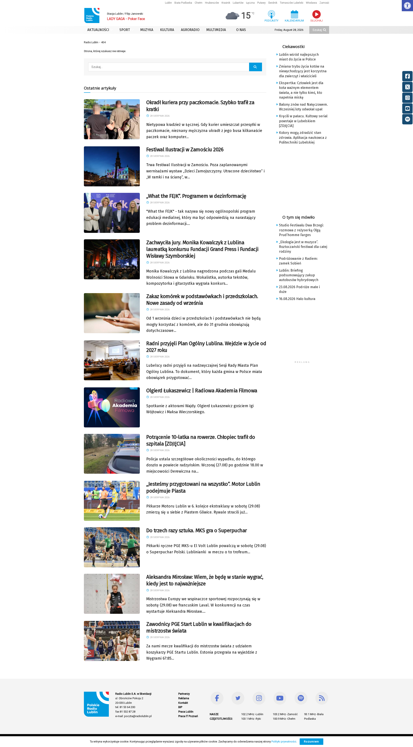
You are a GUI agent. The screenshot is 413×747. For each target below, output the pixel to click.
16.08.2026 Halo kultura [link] (297, 299)
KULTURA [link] (167, 30)
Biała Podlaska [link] (183, 2)
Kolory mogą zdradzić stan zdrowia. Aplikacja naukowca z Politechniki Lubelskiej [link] (303, 137)
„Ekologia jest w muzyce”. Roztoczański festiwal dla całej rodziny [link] (303, 247)
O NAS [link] (241, 30)
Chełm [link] (198, 2)
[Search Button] (325, 30)
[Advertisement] (306, 178)
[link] (407, 5)
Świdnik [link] (272, 2)
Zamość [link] (324, 2)
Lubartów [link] (238, 2)
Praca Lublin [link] (185, 711)
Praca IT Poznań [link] (188, 716)
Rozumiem (311, 741)
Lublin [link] (168, 2)
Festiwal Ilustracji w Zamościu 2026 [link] (184, 150)
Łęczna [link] (250, 2)
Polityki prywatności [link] (283, 741)
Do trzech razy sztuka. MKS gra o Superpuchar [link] (196, 530)
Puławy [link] (261, 2)
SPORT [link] (124, 30)
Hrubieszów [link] (212, 2)
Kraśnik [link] (226, 2)
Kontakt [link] (183, 702)
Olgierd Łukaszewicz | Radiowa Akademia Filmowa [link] (201, 391)
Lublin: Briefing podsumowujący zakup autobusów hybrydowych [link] (298, 275)
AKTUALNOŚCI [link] (98, 30)
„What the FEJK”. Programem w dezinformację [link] (196, 196)
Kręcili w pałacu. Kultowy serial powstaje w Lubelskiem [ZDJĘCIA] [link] (303, 121)
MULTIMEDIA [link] (216, 30)
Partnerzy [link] (184, 693)
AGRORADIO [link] (190, 30)
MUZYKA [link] (146, 30)
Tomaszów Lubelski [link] (291, 2)
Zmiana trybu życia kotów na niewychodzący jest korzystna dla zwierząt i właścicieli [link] (303, 71)
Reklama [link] (183, 698)
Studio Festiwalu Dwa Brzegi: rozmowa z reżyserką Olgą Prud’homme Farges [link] (301, 230)
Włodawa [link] (311, 2)
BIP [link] (180, 707)
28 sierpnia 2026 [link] (159, 115)
